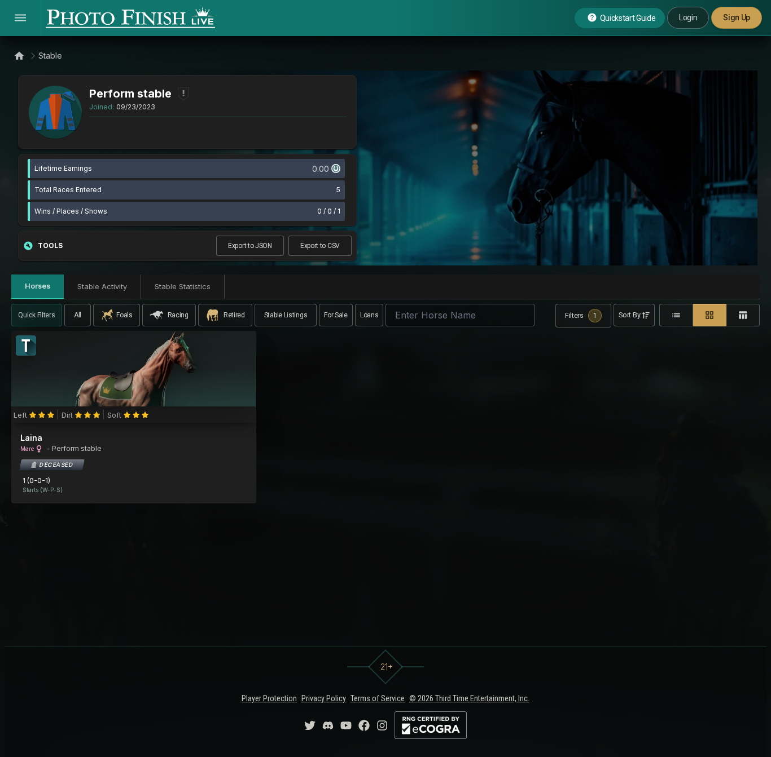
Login (688, 17)
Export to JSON (250, 246)
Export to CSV (320, 246)
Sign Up (736, 17)
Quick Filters (36, 315)
